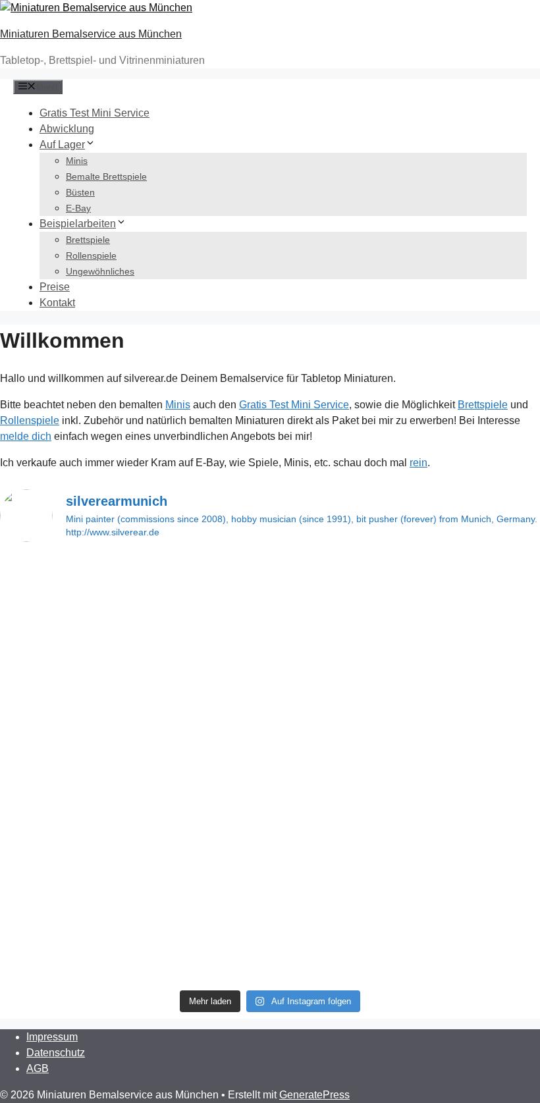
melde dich (25, 436)
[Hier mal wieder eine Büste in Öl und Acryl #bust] (338, 581)
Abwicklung (67, 128)
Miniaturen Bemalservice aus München (91, 34)
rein (418, 462)
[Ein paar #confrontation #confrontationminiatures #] (202, 884)
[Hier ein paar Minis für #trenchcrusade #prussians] (202, 683)
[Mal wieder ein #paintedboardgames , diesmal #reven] (65, 597)
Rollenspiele (91, 255)
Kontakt (57, 302)
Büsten (80, 192)
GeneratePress (314, 1094)
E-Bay (78, 208)
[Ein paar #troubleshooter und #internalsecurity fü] (202, 581)
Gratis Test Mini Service (94, 113)
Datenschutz (55, 1052)
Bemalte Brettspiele (106, 176)
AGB (37, 1068)
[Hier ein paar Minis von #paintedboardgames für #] (338, 690)
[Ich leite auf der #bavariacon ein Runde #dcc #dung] (65, 916)
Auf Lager (62, 144)
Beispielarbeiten (78, 223)
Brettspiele (88, 239)
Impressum (52, 1036)
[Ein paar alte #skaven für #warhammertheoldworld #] (65, 698)
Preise (55, 286)
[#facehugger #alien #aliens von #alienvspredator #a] (338, 884)
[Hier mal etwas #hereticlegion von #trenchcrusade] (65, 768)
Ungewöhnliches (100, 271)
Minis (77, 160)
